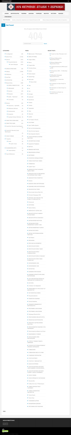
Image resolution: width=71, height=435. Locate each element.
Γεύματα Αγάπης (11, 150)
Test (29, 91)
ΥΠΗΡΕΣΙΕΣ (39, 13)
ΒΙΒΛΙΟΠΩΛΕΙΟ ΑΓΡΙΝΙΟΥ (34, 152)
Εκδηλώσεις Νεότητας (13, 108)
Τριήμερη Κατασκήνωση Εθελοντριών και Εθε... (58, 67)
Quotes (30, 71)
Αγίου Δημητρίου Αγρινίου (34, 133)
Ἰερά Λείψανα (31, 237)
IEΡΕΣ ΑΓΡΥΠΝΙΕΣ (33, 56)
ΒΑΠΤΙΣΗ (31, 146)
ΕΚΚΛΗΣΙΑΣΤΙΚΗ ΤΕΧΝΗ (34, 189)
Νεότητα (8, 103)
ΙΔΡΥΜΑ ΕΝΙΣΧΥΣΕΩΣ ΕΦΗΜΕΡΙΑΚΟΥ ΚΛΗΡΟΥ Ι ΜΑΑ (34, 224)
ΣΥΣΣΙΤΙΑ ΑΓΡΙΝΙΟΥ (33, 358)
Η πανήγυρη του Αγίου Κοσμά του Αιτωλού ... (58, 84)
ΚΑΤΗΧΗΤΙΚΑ (9, 80)
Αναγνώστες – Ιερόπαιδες (13, 105)
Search (45, 43)
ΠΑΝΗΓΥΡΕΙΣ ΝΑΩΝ (10, 123)
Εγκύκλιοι (10, 91)
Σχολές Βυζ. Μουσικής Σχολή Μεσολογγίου (12, 131)
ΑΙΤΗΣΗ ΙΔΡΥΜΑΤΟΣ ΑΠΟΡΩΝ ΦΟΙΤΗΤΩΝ (34, 137)
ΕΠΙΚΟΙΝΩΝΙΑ (8, 16)
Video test (31, 114)
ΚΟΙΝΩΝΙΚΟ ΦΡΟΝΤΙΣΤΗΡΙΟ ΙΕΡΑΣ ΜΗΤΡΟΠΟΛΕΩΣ (36, 275)
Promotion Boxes (32, 68)
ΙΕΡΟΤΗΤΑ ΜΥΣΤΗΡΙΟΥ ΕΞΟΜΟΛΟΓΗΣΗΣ (33, 252)
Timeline (30, 102)
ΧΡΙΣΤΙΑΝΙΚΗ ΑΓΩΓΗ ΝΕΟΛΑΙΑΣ (36, 406)
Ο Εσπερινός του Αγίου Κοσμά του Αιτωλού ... (58, 88)
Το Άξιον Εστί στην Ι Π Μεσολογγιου (36, 383)
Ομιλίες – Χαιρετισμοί (12, 96)
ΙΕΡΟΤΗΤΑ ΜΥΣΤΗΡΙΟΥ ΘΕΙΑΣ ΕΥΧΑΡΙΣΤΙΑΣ (34, 259)
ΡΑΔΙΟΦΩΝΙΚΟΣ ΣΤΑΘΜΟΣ (35, 334)
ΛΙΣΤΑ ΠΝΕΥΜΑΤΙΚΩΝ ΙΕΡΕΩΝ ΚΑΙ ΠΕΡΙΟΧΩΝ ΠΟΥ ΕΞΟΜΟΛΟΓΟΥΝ (35, 279)
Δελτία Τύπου (9, 56)
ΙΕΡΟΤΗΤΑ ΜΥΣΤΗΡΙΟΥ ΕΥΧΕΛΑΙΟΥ (37, 256)
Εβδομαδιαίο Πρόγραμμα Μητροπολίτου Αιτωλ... (56, 76)
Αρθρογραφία (11, 88)
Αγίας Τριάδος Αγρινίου (34, 125)
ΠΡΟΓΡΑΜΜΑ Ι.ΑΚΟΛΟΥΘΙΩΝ (35, 308)
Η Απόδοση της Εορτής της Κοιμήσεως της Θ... (56, 92)
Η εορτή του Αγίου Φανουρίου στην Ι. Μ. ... (58, 54)
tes (29, 88)
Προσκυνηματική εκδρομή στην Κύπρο (37, 331)
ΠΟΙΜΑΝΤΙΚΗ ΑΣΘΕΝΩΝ (34, 298)
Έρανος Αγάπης (32, 207)
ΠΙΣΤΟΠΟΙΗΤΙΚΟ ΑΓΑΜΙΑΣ (35, 292)
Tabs (30, 85)
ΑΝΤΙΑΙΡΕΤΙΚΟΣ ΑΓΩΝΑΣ (34, 141)
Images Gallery (32, 59)
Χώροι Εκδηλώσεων (10, 154)
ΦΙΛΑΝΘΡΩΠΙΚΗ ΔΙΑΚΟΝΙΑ (35, 403)
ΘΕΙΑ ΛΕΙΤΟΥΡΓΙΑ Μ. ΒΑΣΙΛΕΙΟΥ (36, 217)
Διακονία (8, 59)
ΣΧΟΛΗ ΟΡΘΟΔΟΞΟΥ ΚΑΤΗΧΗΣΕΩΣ (37, 378)
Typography (31, 108)
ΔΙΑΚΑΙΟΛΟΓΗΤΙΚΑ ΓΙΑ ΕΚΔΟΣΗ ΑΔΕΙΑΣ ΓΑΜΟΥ (35, 170)
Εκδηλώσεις (8, 74)
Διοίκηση (30, 180)
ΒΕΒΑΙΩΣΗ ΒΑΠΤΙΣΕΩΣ (34, 149)
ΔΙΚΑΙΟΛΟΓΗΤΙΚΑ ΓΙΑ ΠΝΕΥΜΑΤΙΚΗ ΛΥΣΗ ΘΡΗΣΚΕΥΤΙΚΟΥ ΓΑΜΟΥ (36, 174)
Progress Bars (32, 65)
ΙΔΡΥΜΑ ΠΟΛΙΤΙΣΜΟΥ (33, 230)
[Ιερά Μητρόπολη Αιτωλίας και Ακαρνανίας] (35, 7)
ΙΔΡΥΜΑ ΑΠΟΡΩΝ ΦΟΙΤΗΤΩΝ (35, 220)
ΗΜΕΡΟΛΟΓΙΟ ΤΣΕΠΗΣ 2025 (35, 210)
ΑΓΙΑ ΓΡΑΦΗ (31, 122)
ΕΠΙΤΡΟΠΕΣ (31, 204)
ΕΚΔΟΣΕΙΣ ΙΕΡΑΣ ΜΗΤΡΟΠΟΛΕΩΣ (36, 183)
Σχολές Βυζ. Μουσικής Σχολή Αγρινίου (14, 126)
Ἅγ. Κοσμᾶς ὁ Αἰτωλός (33, 119)
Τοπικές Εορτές (32, 395)
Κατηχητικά (10, 114)
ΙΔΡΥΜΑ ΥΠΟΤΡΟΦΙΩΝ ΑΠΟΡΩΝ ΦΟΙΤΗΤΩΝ (35, 234)
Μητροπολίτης (9, 82)
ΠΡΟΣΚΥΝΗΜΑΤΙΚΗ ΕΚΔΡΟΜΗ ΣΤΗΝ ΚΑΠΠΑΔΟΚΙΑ (36, 327)
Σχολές (9, 141)
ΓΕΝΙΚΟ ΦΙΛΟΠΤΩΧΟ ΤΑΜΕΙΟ (35, 160)
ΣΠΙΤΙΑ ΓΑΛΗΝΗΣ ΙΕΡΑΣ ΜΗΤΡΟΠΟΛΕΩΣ (33, 337)
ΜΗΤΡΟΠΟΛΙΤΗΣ (15, 13)
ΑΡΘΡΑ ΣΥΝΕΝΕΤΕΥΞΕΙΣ (13, 85)
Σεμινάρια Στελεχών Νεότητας (14, 117)
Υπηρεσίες (8, 138)
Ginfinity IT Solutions (15, 434)
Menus (30, 62)
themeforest (31, 99)
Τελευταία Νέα (32, 380)
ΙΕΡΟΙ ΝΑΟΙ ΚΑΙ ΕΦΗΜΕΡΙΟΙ (35, 243)
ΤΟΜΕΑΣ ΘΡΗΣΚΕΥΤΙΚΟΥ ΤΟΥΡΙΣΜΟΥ (33, 387)
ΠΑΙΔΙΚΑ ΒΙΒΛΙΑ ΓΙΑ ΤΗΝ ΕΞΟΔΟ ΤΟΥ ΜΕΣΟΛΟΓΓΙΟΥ (36, 289)
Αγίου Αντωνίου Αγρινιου (34, 131)
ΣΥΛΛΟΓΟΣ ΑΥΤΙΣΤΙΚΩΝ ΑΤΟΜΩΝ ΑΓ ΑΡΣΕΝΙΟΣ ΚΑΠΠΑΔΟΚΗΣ (36, 346)
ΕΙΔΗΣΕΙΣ (60, 13)
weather (30, 116)
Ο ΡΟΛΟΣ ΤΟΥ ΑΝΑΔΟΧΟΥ (35, 285)
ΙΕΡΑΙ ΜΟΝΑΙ (31, 240)
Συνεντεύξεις (11, 99)
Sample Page (31, 76)
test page (31, 94)
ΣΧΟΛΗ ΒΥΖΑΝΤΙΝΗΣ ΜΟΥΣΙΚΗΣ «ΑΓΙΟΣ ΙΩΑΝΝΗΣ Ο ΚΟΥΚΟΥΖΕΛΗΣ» (35, 367)
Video (30, 111)
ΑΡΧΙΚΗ (7, 13)
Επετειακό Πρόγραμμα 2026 (35, 195)
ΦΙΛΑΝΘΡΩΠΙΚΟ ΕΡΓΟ (11, 148)
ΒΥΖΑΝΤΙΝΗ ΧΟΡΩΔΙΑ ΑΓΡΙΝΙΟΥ (36, 158)
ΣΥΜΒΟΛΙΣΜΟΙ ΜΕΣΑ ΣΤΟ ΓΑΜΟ (36, 352)
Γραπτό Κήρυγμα (14, 64)
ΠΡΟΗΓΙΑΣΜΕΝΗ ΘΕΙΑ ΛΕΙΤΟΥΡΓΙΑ (37, 317)
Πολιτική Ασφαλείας (33, 301)
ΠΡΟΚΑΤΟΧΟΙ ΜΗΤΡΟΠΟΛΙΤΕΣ (36, 319)
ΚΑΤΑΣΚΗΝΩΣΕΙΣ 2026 (34, 263)
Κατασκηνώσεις (11, 111)
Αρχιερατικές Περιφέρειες (34, 143)
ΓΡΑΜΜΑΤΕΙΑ (32, 163)
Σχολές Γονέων (13, 143)
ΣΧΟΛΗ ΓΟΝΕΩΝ (10, 136)
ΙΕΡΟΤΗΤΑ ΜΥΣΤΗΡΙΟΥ (34, 246)
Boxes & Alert (33, 81)
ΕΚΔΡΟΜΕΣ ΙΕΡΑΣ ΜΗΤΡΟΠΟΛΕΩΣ (37, 186)
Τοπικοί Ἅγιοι (31, 397)
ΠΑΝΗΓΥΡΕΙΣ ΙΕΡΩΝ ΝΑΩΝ (12, 120)
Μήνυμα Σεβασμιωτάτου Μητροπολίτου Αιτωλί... (56, 59)
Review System (32, 73)
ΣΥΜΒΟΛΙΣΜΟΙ (32, 349)
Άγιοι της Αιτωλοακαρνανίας (35, 128)
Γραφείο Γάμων (32, 166)
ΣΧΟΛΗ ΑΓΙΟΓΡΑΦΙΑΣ (33, 363)
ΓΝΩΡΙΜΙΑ (23, 13)
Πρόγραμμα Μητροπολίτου (34, 314)
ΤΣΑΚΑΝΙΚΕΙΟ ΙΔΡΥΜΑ (34, 400)
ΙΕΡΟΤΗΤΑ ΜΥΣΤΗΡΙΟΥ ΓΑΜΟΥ (36, 249)
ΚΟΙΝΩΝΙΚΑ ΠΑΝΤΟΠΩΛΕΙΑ (35, 271)
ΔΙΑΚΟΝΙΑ (31, 13)
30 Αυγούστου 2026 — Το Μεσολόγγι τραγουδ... (58, 71)
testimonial (31, 96)
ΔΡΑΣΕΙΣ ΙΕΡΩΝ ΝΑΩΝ (11, 68)
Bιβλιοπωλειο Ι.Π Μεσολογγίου (35, 53)
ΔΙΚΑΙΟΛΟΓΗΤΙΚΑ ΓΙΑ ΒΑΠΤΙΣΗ (36, 177)
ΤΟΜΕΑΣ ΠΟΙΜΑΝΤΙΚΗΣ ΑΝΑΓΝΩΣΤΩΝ (33, 391)
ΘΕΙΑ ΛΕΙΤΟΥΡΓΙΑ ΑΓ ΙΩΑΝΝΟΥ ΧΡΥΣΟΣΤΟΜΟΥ (35, 214)
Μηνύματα (10, 93)
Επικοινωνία (31, 202)
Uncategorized (9, 53)
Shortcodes (31, 79)
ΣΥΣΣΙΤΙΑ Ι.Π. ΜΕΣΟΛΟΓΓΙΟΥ (35, 361)
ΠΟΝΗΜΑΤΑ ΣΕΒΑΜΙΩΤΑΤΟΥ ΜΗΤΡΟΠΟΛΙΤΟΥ (34, 305)
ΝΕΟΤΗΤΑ (46, 13)
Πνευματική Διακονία (12, 62)
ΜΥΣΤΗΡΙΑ (53, 13)
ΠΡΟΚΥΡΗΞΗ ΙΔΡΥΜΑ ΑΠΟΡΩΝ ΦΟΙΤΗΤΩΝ (35, 323)
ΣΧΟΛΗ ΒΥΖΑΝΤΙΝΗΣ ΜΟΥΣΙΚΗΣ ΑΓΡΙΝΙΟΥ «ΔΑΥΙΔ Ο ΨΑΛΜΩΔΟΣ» (35, 371)
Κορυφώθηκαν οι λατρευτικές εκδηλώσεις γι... (57, 80)
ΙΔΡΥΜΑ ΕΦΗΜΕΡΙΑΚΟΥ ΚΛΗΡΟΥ (36, 227)
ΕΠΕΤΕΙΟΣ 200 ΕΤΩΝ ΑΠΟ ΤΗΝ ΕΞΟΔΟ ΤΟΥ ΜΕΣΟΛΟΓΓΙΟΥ (35, 198)
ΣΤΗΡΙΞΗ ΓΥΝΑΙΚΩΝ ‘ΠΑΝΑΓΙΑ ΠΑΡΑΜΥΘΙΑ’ (34, 342)
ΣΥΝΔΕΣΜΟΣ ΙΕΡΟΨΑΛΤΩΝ (35, 355)
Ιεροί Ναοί (8, 77)
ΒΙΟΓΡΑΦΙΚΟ (31, 155)
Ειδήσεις (8, 71)
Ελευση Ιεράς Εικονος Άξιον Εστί (36, 192)
